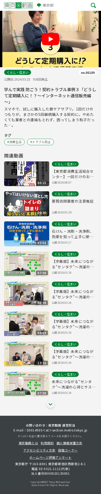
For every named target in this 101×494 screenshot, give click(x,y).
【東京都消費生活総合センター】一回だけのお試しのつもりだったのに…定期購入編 (73, 174)
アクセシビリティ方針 (39, 450)
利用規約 (47, 443)
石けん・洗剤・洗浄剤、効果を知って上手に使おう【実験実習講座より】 (73, 234)
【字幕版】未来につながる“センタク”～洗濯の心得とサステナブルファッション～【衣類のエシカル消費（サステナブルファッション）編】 (73, 264)
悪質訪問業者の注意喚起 (73, 201)
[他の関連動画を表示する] (50, 404)
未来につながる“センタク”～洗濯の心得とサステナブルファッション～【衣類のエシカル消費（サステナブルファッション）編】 (74, 384)
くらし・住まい (17, 72)
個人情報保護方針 (69, 443)
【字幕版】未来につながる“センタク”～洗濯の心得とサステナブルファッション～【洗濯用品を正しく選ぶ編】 (73, 324)
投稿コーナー (68, 450)
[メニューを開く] (93, 5)
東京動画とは (28, 443)
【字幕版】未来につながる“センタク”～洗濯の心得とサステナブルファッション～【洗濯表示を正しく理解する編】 (73, 354)
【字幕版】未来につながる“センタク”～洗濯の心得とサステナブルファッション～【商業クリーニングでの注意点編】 (73, 294)
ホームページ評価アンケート (50, 457)
